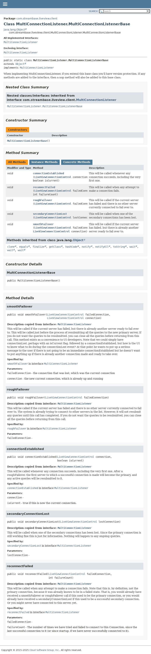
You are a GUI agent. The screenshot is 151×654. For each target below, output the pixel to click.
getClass (55, 246)
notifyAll (101, 246)
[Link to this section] (51, 87)
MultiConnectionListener (21, 42)
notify (86, 246)
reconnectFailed (44, 187)
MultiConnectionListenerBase (27, 140)
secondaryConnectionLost (50, 213)
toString (119, 246)
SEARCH (93, 11)
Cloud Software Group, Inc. (44, 650)
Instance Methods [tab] (44, 162)
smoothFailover (43, 224)
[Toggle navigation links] (5, 4)
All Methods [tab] (17, 162)
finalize (38, 246)
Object (19, 63)
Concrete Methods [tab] (76, 162)
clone (11, 246)
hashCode (71, 246)
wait (132, 246)
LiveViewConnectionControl (52, 177)
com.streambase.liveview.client (36, 18)
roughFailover (42, 200)
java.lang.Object (14, 29)
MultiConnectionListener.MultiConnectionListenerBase (44, 106)
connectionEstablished (48, 173)
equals (23, 246)
